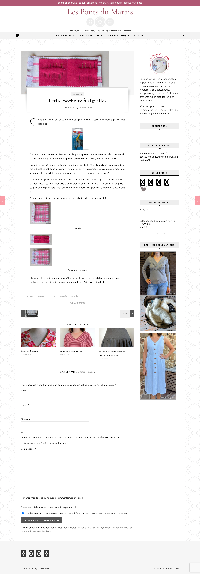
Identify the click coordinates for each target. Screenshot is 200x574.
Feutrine (51, 296)
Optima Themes (45, 568)
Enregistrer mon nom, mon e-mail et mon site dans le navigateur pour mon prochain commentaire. (70, 437)
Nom (24, 390)
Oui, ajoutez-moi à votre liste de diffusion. (44, 443)
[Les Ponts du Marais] (100, 18)
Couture (77, 94)
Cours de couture (67, 3)
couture (41, 296)
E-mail (25, 404)
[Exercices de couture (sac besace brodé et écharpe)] (27, 313)
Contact (140, 35)
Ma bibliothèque (118, 35)
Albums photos (89, 35)
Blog (144, 226)
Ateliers (146, 223)
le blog (157, 96)
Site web (25, 419)
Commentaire (28, 448)
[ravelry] (166, 182)
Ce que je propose (88, 3)
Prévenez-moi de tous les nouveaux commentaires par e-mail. (52, 497)
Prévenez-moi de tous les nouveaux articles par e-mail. (48, 507)
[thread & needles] (143, 190)
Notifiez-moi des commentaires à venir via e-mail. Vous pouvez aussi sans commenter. (76, 513)
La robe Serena (29, 350)
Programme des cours (110, 3)
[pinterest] (150, 182)
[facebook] (142, 182)
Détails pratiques (133, 3)
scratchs (74, 296)
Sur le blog (63, 35)
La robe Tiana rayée (71, 350)
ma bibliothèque (39, 168)
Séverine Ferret (85, 107)
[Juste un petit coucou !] (127, 313)
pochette (63, 296)
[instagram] (158, 182)
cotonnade (29, 296)
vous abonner (103, 513)
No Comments (77, 302)
